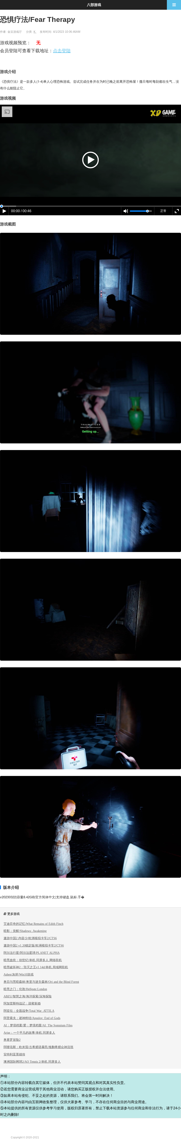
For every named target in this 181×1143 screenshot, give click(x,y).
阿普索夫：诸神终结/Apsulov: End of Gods (32, 1018)
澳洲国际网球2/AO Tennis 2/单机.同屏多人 (32, 1061)
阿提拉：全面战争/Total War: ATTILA (29, 1010)
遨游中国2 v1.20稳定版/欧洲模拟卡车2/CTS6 (34, 945)
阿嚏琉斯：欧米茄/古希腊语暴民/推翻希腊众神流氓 (38, 1047)
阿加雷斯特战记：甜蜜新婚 (22, 1003)
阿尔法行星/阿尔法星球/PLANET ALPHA (32, 952)
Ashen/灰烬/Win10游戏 (19, 974)
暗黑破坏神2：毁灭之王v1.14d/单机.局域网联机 (36, 967)
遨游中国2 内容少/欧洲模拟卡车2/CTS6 (30, 938)
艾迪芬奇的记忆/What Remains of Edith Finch (33, 923)
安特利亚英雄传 (14, 1054)
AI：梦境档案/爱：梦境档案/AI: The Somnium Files (38, 1025)
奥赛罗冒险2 (12, 1039)
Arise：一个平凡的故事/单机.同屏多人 (29, 1032)
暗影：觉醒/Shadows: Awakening (25, 930)
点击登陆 (62, 50)
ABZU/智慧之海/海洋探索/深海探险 (28, 996)
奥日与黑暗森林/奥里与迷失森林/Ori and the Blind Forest (41, 981)
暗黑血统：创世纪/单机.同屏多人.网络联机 (33, 960)
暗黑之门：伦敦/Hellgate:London (25, 989)
